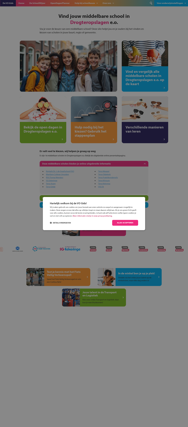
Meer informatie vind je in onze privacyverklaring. (92, 216)
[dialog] (94, 213)
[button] (60, 222)
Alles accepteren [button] (125, 223)
